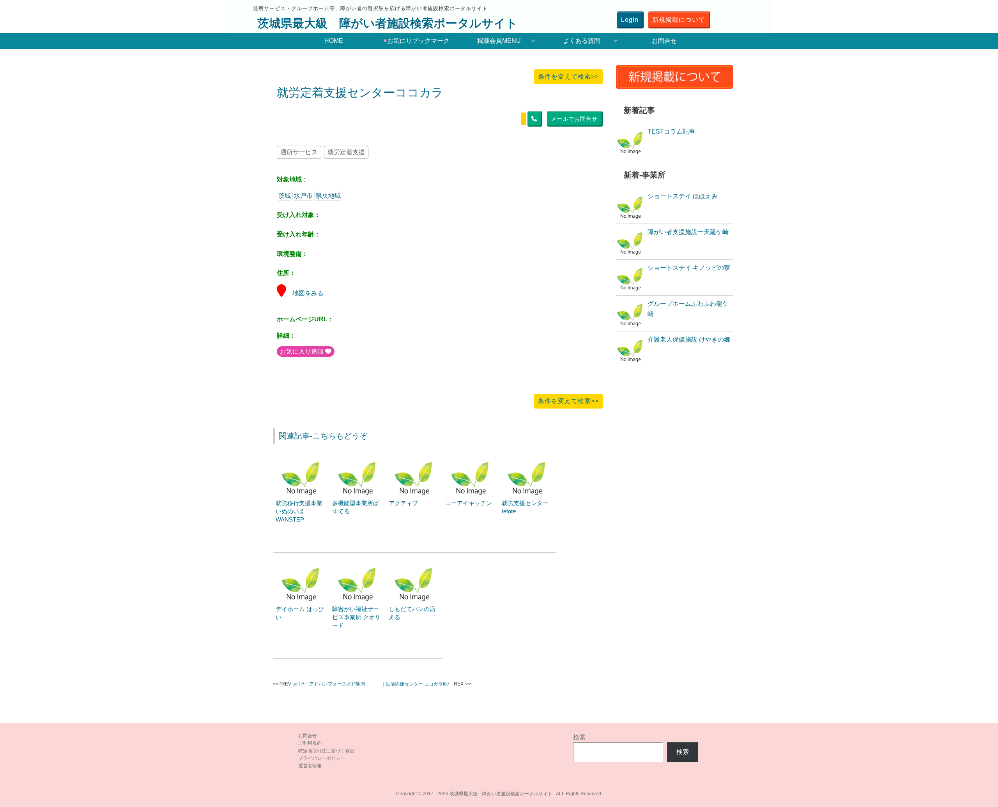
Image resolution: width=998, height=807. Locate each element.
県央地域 (328, 195)
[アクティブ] (414, 458)
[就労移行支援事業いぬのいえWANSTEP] (301, 458)
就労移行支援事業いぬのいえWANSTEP (299, 511)
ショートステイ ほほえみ (683, 196)
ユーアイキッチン (468, 503)
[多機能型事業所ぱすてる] (357, 458)
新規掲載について (678, 19)
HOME (333, 40)
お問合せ (664, 40)
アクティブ (403, 503)
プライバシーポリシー (321, 758)
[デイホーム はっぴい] (301, 564)
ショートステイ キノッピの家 (689, 267)
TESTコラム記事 (671, 131)
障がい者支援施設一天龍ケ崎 (688, 232)
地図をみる (308, 293)
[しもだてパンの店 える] (414, 564)
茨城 (284, 195)
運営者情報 (310, 765)
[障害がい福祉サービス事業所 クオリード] (357, 564)
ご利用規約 (310, 743)
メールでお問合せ (574, 119)
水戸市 (303, 195)
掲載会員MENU (499, 40)
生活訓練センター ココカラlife (417, 684)
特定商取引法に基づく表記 (326, 751)
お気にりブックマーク (416, 40)
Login (630, 19)
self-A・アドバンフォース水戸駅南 (328, 684)
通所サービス (299, 152)
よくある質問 (581, 40)
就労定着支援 (346, 152)
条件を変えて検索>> (568, 76)
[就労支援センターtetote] (527, 458)
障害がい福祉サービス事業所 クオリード (356, 617)
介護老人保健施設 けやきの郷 (689, 339)
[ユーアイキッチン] (470, 458)
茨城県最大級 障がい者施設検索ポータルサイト (387, 23)
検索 (579, 737)
